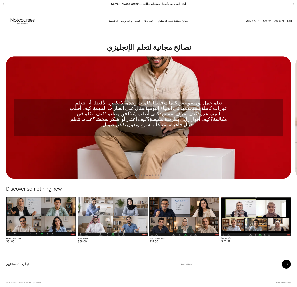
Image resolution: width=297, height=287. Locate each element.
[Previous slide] (3, 3)
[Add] (71, 231)
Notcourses (18, 282)
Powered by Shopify (32, 282)
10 (161, 175)
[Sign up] (286, 264)
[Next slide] (293, 3)
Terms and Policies (283, 282)
